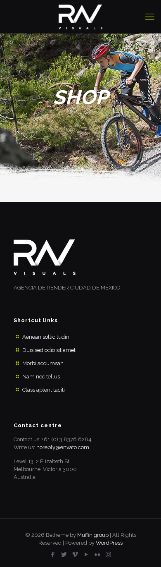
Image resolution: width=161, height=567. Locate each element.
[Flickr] (97, 554)
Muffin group (93, 535)
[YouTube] (86, 554)
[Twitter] (63, 554)
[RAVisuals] (80, 16)
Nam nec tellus (41, 376)
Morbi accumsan (43, 363)
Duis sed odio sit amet (49, 350)
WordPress (109, 543)
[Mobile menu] (150, 17)
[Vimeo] (75, 554)
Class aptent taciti (43, 390)
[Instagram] (108, 554)
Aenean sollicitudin (45, 337)
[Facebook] (52, 554)
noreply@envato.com (62, 447)
